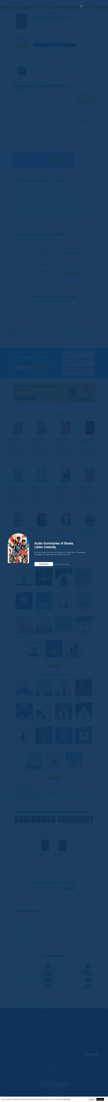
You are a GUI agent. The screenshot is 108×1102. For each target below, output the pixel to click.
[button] (81, 6)
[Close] (106, 1099)
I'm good (100, 1099)
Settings (92, 1099)
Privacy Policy (66, 1099)
